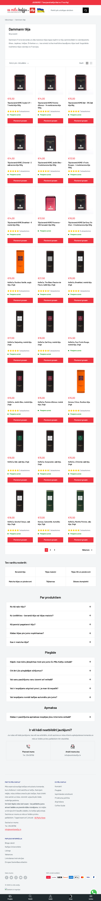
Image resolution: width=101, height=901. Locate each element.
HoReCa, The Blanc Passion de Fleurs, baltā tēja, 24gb (49, 283)
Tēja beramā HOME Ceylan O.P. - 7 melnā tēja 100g (20, 104)
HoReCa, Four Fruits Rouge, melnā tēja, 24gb (78, 343)
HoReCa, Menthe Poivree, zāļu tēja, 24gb (79, 523)
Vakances (9, 854)
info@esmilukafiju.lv (13, 829)
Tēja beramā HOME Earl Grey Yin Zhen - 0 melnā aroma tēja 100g (80, 223)
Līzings (8, 850)
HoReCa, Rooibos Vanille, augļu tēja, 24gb (19, 283)
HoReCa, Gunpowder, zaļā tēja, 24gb (49, 463)
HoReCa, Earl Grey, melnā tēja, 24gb (49, 343)
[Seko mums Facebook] (6, 877)
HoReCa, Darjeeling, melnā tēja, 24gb (20, 343)
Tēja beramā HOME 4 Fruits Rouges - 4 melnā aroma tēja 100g (79, 165)
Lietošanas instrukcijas (14, 858)
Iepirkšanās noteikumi (64, 794)
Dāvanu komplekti (80, 581)
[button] (13, 111)
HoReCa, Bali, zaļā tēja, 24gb (18, 462)
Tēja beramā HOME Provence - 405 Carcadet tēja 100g (49, 223)
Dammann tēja (20, 20)
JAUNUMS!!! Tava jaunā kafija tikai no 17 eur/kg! (50, 2)
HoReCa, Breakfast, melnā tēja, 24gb (80, 283)
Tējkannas (50, 581)
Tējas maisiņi (50, 572)
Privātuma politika (62, 798)
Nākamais (86, 550)
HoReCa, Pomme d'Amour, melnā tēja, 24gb (50, 403)
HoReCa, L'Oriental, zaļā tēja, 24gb (79, 463)
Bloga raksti (10, 843)
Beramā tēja (20, 572)
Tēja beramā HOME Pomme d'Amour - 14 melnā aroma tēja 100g (49, 105)
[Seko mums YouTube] (20, 877)
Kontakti (58, 786)
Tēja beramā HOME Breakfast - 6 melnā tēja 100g (20, 223)
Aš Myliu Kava (39, 818)
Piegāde (58, 790)
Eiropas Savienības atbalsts (16, 862)
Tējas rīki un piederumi (81, 572)
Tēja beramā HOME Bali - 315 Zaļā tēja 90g (80, 104)
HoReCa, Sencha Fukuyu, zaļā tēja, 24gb (19, 523)
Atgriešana (59, 802)
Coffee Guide (60, 805)
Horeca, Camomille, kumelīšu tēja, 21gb (49, 523)
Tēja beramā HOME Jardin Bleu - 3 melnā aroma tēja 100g (50, 164)
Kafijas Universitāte (13, 847)
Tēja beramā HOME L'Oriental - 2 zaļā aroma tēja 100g (20, 164)
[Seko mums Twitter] (11, 877)
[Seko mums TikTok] (25, 877)
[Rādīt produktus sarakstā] (91, 63)
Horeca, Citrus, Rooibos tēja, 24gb (79, 403)
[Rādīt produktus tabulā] (87, 63)
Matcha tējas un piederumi (20, 581)
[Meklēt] (86, 10)
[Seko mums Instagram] (16, 877)
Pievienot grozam (20, 121)
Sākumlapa (9, 20)
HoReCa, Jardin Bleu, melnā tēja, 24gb (20, 403)
